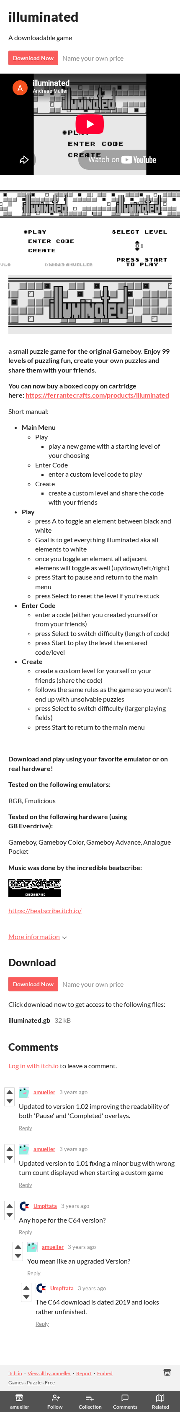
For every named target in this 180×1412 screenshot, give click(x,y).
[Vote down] (9, 1101)
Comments (125, 1407)
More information (34, 936)
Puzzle (34, 1382)
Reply (25, 1128)
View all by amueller (49, 1373)
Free (50, 1382)
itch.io (15, 1373)
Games (15, 1382)
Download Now (33, 57)
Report (84, 1373)
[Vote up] (9, 1092)
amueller (44, 1092)
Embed (105, 1373)
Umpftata (45, 1206)
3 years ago (73, 1092)
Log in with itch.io (33, 1066)
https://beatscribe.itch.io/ (45, 910)
